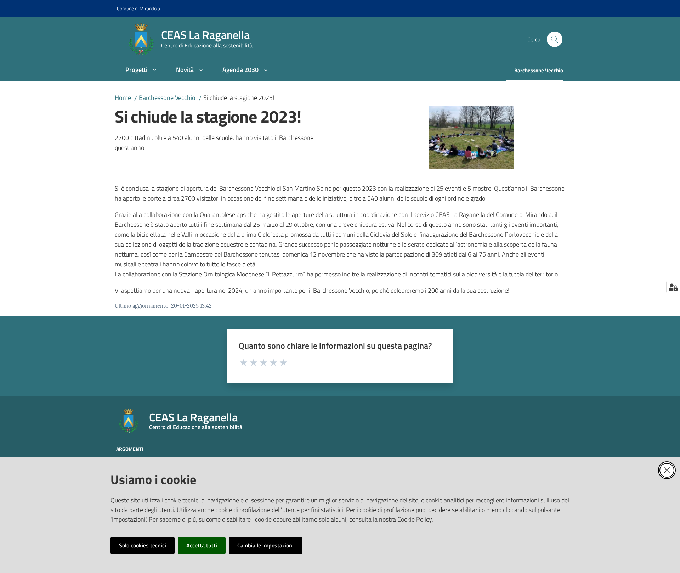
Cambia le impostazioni (265, 545)
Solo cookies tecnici (142, 545)
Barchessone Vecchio (167, 97)
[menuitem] (142, 70)
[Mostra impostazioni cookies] (673, 287)
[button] (554, 39)
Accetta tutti (201, 545)
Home (123, 97)
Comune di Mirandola (138, 8)
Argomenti (129, 449)
